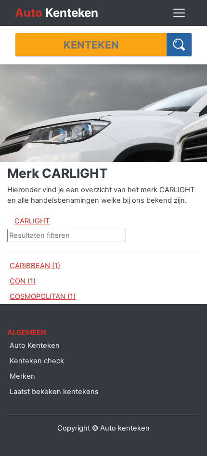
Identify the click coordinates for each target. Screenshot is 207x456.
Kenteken (56, 13)
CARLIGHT (32, 221)
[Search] (179, 45)
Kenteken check (37, 361)
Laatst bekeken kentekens (54, 391)
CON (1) (23, 281)
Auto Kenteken (35, 345)
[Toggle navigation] (179, 13)
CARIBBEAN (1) (35, 265)
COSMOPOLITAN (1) (43, 296)
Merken (22, 376)
